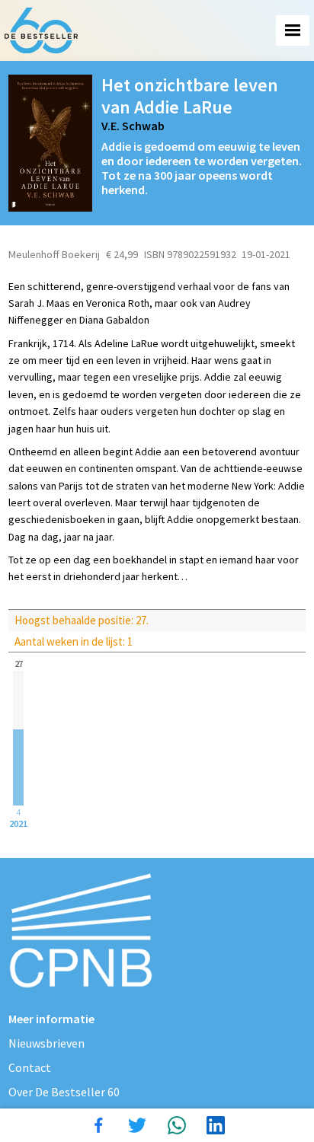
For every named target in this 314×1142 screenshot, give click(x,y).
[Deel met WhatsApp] (177, 1125)
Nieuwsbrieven (46, 1043)
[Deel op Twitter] (137, 1125)
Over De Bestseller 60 (64, 1091)
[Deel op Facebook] (98, 1125)
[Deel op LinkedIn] (215, 1125)
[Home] (41, 30)
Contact (29, 1067)
